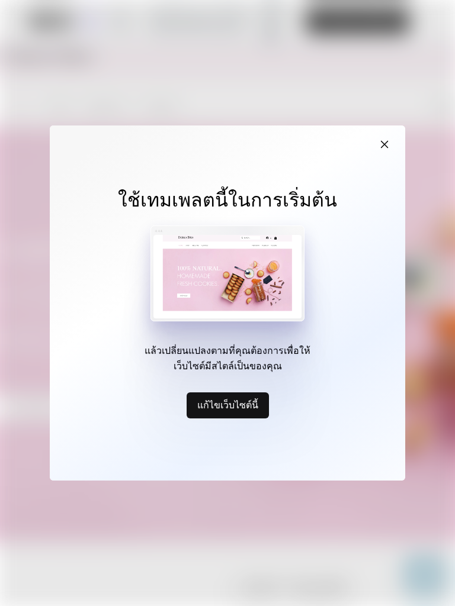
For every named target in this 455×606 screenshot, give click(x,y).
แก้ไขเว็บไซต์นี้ (227, 405)
